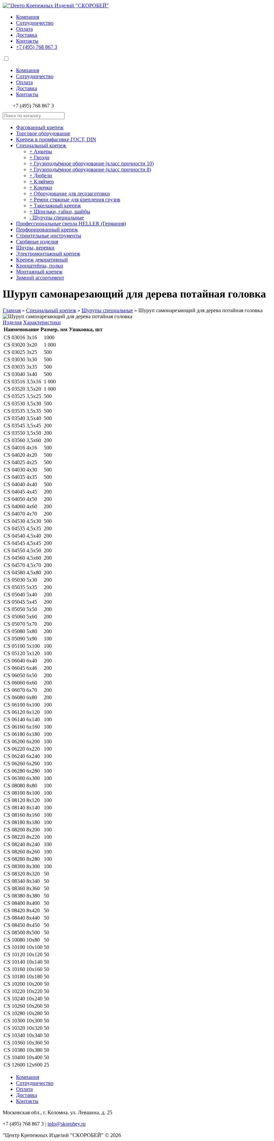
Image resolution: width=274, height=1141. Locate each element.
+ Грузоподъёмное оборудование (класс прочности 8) (90, 169)
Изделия (12, 322)
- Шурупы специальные (56, 217)
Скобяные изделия (37, 241)
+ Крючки (40, 187)
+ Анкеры (40, 151)
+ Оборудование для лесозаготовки (69, 193)
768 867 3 (36, 47)
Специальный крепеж (41, 145)
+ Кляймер (41, 181)
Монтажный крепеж (39, 271)
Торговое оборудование (43, 133)
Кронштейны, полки (39, 265)
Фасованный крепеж (39, 127)
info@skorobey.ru (66, 1124)
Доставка (26, 35)
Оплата (24, 29)
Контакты (27, 41)
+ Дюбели (40, 175)
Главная (12, 310)
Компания (27, 17)
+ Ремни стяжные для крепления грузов (74, 199)
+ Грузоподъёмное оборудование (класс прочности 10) (91, 163)
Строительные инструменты (48, 235)
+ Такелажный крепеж (55, 205)
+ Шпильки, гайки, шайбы (59, 211)
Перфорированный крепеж (47, 229)
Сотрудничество (34, 23)
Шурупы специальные (107, 310)
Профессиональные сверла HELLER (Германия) (71, 223)
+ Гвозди (39, 157)
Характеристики (42, 322)
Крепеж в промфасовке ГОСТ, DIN (56, 139)
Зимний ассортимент (40, 277)
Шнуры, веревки (35, 247)
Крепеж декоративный (42, 259)
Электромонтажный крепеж (48, 253)
